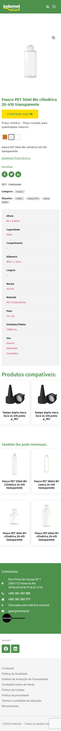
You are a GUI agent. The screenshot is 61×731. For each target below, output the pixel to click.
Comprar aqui (18, 114)
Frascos (19, 191)
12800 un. (11, 329)
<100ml (19, 198)
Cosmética (12, 353)
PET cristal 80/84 (16, 302)
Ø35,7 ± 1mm (13, 261)
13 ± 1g (10, 316)
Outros (10, 343)
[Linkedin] (15, 649)
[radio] (4, 137)
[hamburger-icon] (54, 7)
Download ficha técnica (16, 158)
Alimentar (12, 348)
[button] (47, 7)
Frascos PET (33, 198)
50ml (9, 234)
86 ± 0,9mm (13, 220)
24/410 (10, 288)
